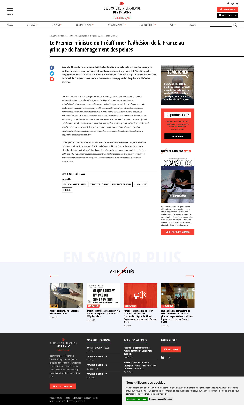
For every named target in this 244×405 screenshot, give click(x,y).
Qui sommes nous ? (115, 24)
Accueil (10, 24)
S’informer (31, 24)
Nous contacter (228, 15)
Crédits (67, 397)
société (67, 189)
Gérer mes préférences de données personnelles (67, 400)
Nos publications (146, 24)
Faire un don (229, 9)
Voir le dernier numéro (178, 232)
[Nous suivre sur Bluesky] (163, 357)
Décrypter (56, 24)
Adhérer (178, 136)
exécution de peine (121, 184)
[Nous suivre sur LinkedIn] (169, 357)
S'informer (60, 35)
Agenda (193, 24)
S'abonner (172, 349)
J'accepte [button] (131, 399)
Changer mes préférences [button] (160, 399)
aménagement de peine (74, 184)
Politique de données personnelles (85, 397)
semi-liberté (140, 184)
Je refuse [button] (142, 399)
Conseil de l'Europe (99, 184)
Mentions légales (56, 397)
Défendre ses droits (84, 24)
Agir (171, 24)
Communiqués (71, 35)
